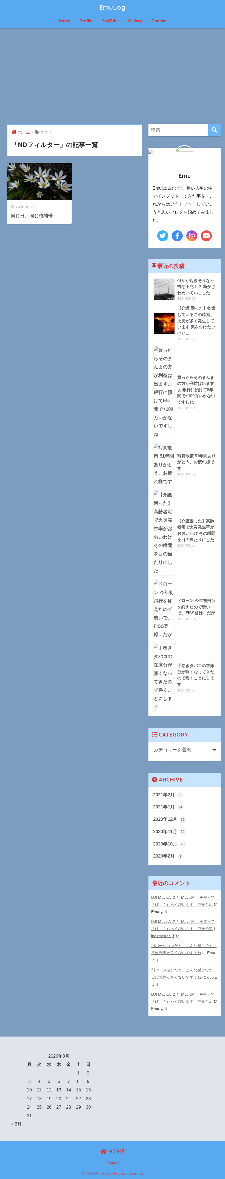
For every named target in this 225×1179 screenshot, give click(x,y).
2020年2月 (167, 856)
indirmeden (161, 936)
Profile (86, 20)
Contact (159, 20)
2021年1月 (167, 807)
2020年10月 (169, 844)
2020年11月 (169, 831)
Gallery (135, 20)
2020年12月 (169, 819)
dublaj (212, 977)
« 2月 (16, 1124)
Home (64, 20)
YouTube (110, 20)
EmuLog (112, 7)
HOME (116, 1151)
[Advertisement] (112, 76)
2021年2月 (167, 794)
